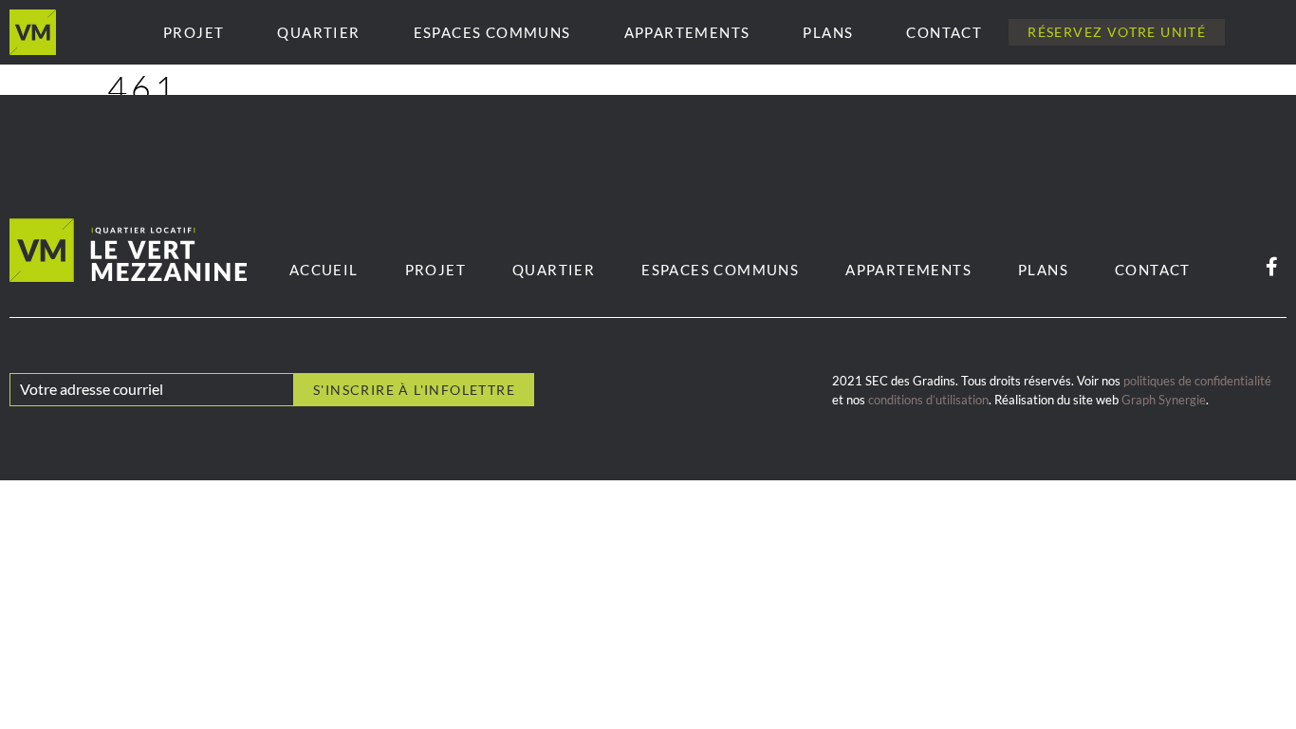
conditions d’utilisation (928, 399)
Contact (944, 32)
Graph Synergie (1163, 399)
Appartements (687, 32)
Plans (828, 32)
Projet (193, 32)
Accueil (324, 269)
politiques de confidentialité (1197, 380)
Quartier (318, 32)
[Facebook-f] (1271, 267)
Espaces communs (492, 32)
